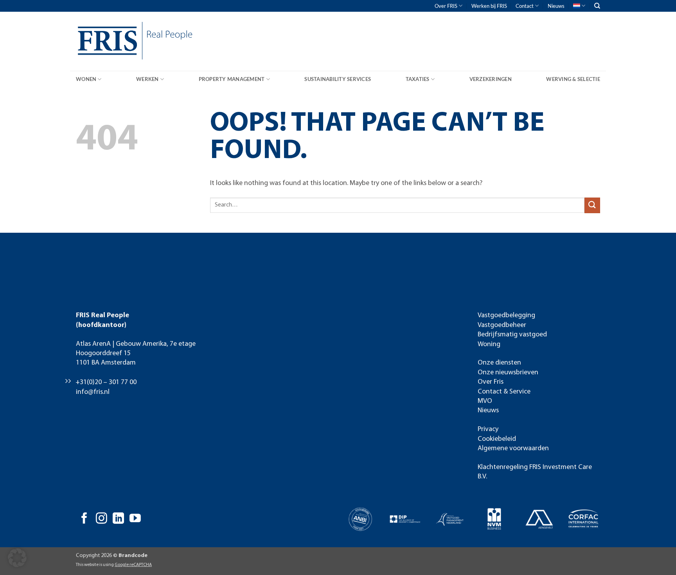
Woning (489, 344)
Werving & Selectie (573, 79)
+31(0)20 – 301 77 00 (106, 382)
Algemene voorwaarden (513, 448)
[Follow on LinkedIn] (118, 519)
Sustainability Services (337, 79)
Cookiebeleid (497, 439)
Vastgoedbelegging (506, 315)
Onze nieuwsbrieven (508, 372)
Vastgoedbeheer (502, 325)
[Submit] (592, 205)
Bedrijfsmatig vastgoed (512, 334)
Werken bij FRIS (489, 6)
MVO (485, 401)
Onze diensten (499, 363)
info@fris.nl (93, 392)
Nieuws (556, 6)
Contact (525, 6)
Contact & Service (504, 391)
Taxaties (418, 79)
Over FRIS (446, 6)
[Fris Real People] (105, 42)
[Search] (597, 6)
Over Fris (490, 382)
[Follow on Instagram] (101, 519)
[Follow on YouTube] (135, 519)
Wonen (86, 79)
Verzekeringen (490, 79)
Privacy (488, 429)
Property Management (232, 79)
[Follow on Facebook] (84, 519)
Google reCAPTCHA (133, 564)
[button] (17, 558)
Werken (147, 79)
